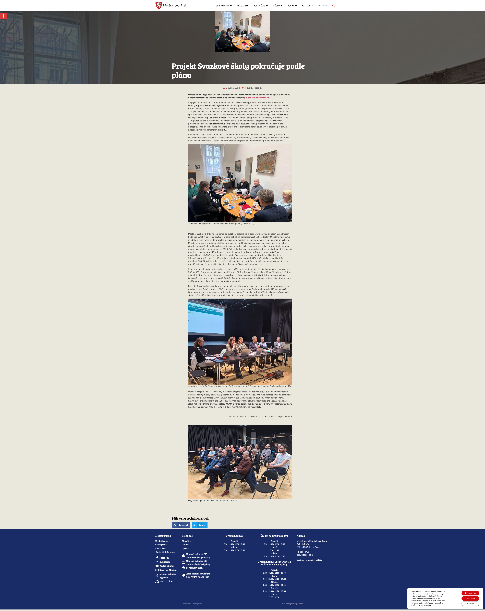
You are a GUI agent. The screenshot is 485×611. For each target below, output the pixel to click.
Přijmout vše (470, 593)
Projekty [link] (258, 88)
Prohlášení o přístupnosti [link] (192, 604)
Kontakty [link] (307, 5)
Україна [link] (322, 5)
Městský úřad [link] (163, 535)
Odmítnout (470, 598)
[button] (181, 525)
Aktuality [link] (242, 5)
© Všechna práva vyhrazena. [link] (292, 604)
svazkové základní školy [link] (257, 97)
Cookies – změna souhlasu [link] (309, 559)
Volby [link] (290, 5)
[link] (3, 16)
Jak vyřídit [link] (222, 5)
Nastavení (470, 604)
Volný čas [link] (259, 5)
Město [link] (276, 5)
